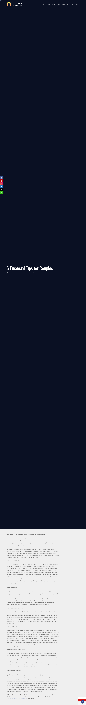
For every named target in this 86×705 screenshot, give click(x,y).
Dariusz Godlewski (12, 272)
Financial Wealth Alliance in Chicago (18, 699)
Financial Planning (30, 272)
